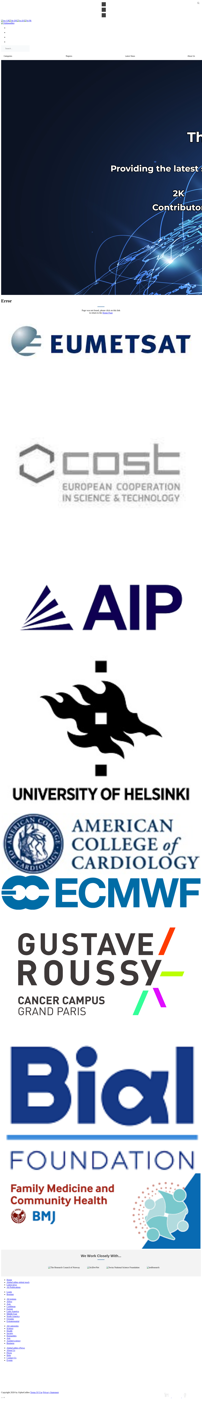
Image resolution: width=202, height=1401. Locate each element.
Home (9, 1280)
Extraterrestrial (13, 1321)
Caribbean (11, 1306)
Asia (9, 1304)
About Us (11, 1350)
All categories (13, 1326)
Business (10, 1343)
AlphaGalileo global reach (18, 1282)
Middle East (12, 1314)
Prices (9, 1353)
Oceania (10, 1319)
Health (9, 1331)
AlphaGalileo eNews (16, 1348)
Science (10, 1328)
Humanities (11, 1336)
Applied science (13, 1341)
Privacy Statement (51, 1392)
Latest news (12, 1285)
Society (10, 1333)
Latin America (13, 1311)
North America (13, 1316)
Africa (9, 1301)
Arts (8, 1338)
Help (9, 1355)
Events (10, 1360)
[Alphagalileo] (7, 23)
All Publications (13, 1287)
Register (10, 1294)
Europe (10, 1309)
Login (9, 1292)
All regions (11, 1299)
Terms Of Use (36, 1392)
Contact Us (11, 1358)
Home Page (108, 313)
